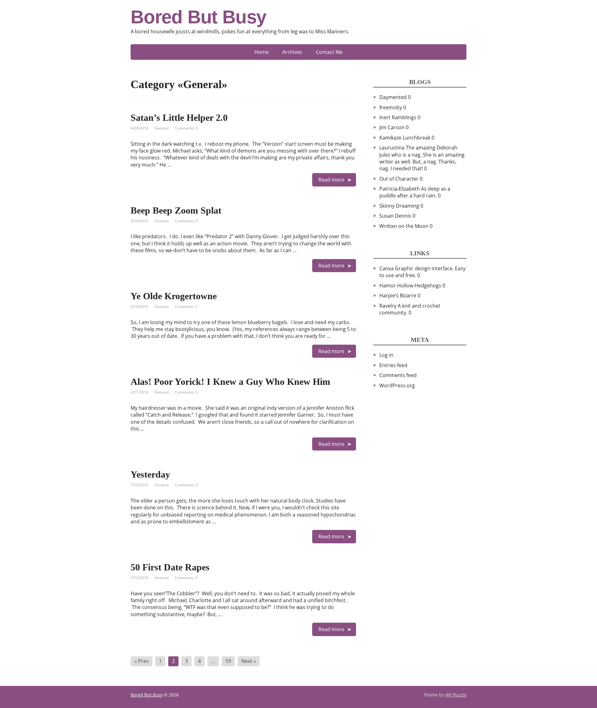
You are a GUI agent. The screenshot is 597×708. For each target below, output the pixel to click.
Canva (386, 268)
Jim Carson (392, 127)
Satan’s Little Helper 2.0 (179, 117)
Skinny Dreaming (399, 205)
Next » (248, 661)
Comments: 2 (186, 392)
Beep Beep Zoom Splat (176, 210)
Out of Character (399, 178)
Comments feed (398, 375)
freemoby (390, 107)
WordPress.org (397, 385)
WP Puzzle (455, 695)
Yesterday (150, 474)
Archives (292, 52)
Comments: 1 (186, 306)
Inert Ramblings (397, 117)
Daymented (393, 97)
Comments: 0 (186, 128)
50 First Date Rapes (170, 567)
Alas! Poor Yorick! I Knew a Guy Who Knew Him (230, 381)
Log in (386, 355)
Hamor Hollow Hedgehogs (410, 285)
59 (228, 661)
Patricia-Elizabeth (399, 188)
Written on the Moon (403, 226)
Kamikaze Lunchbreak (404, 137)
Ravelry (387, 305)
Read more (331, 179)
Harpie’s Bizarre (397, 295)
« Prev (141, 661)
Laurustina (392, 147)
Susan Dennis (395, 215)
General (162, 128)
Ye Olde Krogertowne (174, 296)
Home (261, 52)
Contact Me (329, 52)
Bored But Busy (198, 17)
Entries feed (393, 365)
